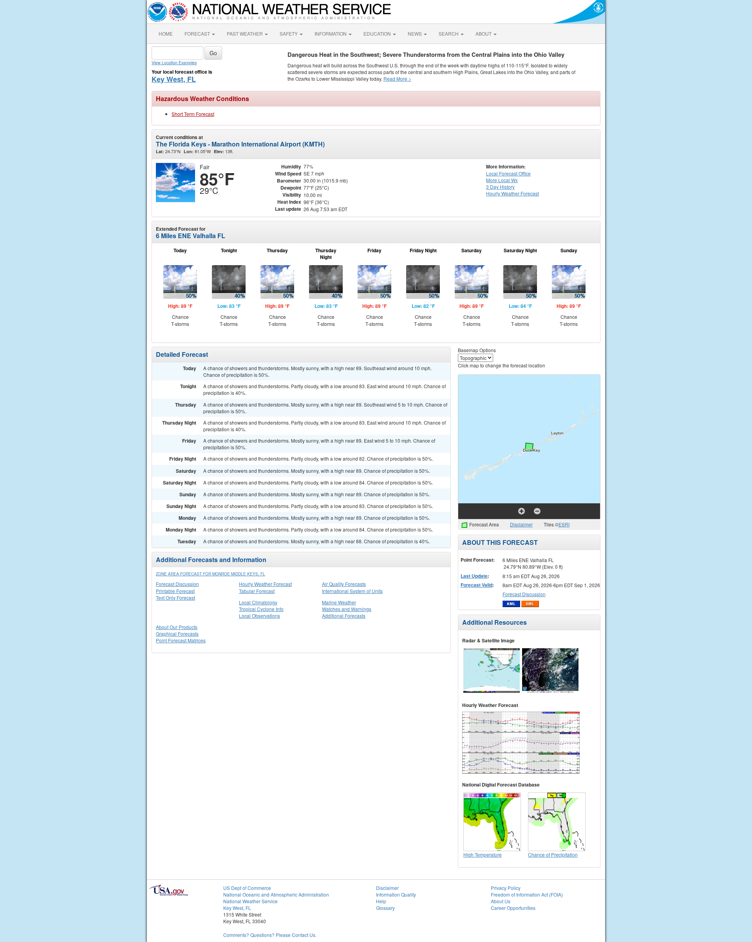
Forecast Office (508, 173)
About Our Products (176, 627)
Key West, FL (174, 79)
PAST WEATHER (245, 33)
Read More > (397, 78)
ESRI (564, 524)
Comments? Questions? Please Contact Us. (269, 934)
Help (381, 901)
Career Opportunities (513, 907)
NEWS (415, 33)
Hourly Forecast (512, 193)
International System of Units (352, 591)
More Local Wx (502, 180)
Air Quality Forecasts (344, 583)
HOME (166, 33)
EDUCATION (377, 33)
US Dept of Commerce (247, 887)
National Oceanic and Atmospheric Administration (276, 894)
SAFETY (289, 33)
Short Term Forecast (193, 113)
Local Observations (259, 615)
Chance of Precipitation (553, 854)
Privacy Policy (506, 887)
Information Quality (396, 894)
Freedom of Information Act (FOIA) (527, 894)
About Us (500, 901)
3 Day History (500, 186)
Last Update (474, 575)
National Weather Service (250, 901)
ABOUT (484, 33)
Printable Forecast (175, 591)
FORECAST (197, 33)
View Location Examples (174, 62)
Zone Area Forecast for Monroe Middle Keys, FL (210, 574)
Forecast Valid (476, 584)
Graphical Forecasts (177, 633)
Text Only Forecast (175, 597)
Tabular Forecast (257, 591)
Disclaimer (521, 524)
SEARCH (449, 33)
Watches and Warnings (346, 609)
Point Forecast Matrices (181, 640)
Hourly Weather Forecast (265, 583)
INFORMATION (331, 33)
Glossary (385, 907)
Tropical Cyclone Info (261, 609)
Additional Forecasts (343, 615)
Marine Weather (339, 602)
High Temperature (482, 854)
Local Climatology (258, 602)
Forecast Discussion (177, 583)
